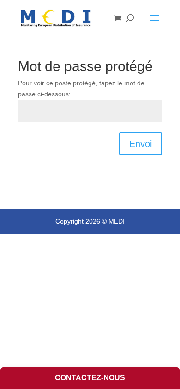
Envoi (140, 144)
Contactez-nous (90, 378)
